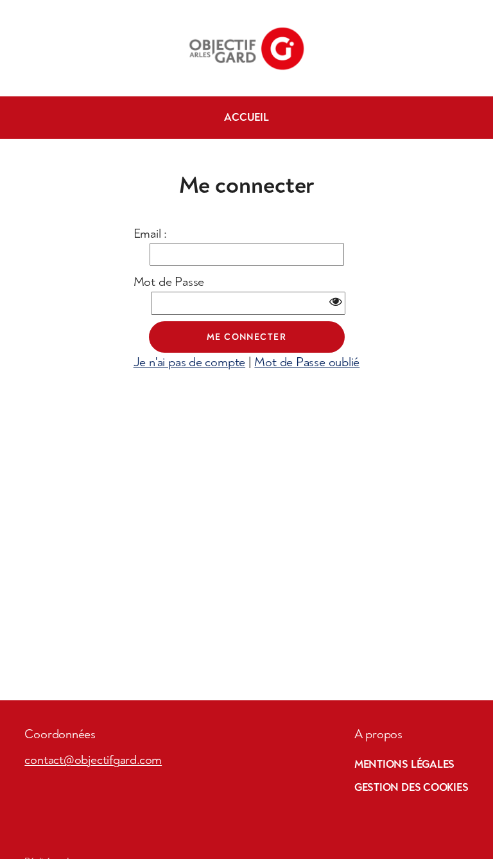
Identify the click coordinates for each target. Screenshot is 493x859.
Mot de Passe (169, 282)
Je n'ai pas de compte (189, 362)
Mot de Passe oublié (306, 362)
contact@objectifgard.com (93, 760)
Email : (150, 234)
